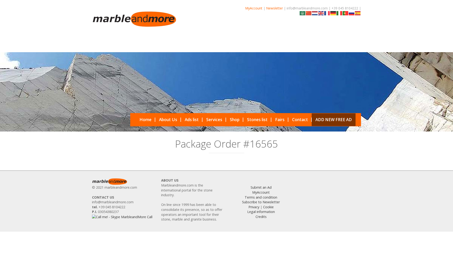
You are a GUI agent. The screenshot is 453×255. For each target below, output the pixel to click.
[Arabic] (303, 13)
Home (145, 119)
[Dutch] (315, 13)
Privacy (253, 207)
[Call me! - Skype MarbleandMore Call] (122, 216)
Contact (300, 119)
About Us (168, 119)
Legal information (261, 211)
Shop (234, 119)
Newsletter (274, 8)
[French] (327, 13)
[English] (321, 13)
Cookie (268, 207)
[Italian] (339, 13)
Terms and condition (261, 197)
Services (214, 119)
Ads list (192, 119)
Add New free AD (333, 119)
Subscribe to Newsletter (261, 202)
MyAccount (253, 8)
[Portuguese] (346, 13)
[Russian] (352, 13)
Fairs (280, 119)
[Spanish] (358, 13)
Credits (261, 216)
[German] (333, 13)
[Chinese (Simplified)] (309, 13)
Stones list (257, 119)
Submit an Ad (261, 187)
